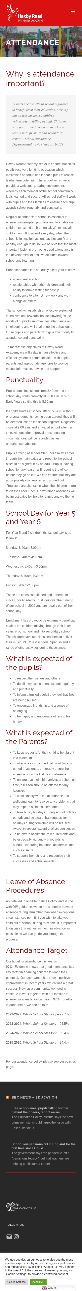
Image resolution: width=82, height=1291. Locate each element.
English (53, 1287)
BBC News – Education (34, 1097)
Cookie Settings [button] (16, 1281)
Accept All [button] (38, 1281)
